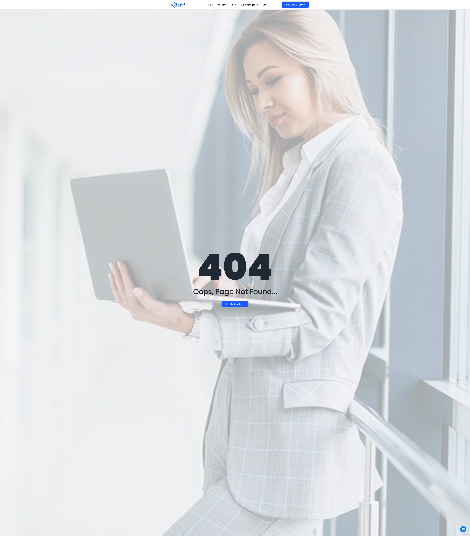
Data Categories (249, 4)
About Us (222, 4)
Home (210, 4)
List (264, 4)
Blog (234, 4)
